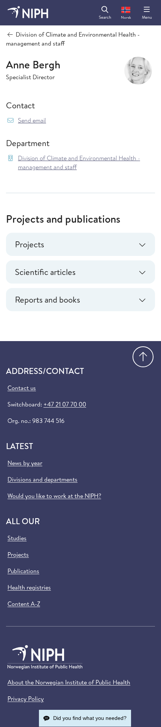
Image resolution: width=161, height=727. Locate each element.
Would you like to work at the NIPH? (54, 496)
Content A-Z (23, 604)
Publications (23, 571)
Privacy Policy (25, 698)
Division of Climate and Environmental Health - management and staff (79, 162)
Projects (18, 554)
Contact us (21, 388)
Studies (17, 538)
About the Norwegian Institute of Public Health (68, 682)
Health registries (29, 587)
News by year (24, 463)
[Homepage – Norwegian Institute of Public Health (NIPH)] (27, 12)
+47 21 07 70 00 (64, 404)
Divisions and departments (42, 479)
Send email (32, 120)
